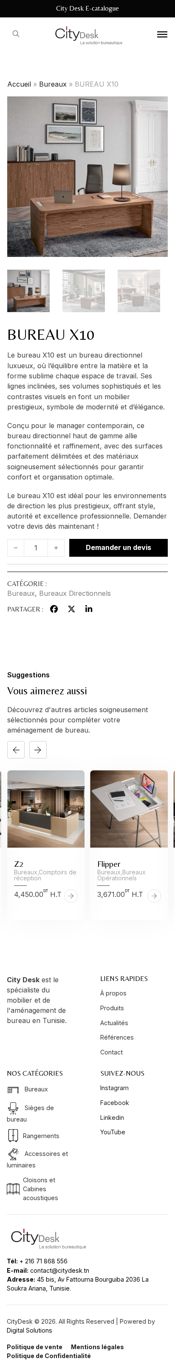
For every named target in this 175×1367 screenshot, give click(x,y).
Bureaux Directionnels (75, 593)
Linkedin (112, 1117)
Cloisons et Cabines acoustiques (40, 1189)
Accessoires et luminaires (37, 1159)
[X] (71, 609)
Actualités (114, 1022)
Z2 (18, 863)
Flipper (108, 863)
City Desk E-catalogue (87, 8)
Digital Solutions (29, 1330)
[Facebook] (54, 609)
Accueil (19, 84)
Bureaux (53, 84)
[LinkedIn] (88, 609)
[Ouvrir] (162, 34)
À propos (113, 993)
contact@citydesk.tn (59, 1270)
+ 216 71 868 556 (44, 1261)
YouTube (112, 1132)
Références (117, 1037)
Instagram (114, 1087)
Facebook (114, 1102)
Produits (112, 1008)
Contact (111, 1052)
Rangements (41, 1135)
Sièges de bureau (30, 1113)
